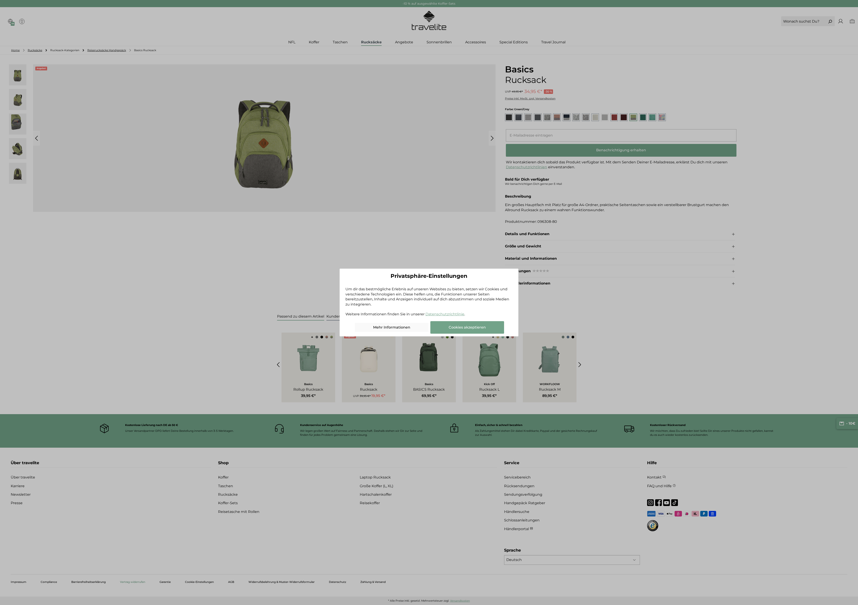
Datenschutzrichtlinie (444, 314)
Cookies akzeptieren (467, 327)
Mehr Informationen (391, 327)
